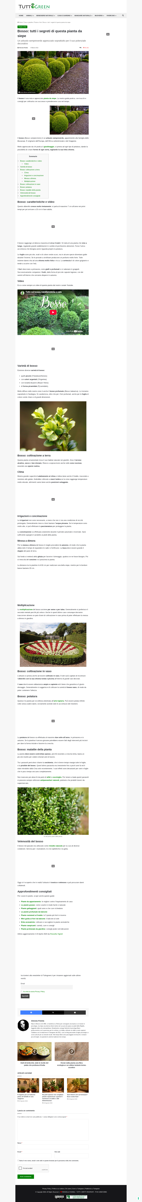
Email (23, 983)
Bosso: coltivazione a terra (30, 170)
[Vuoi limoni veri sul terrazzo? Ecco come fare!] (78, 1085)
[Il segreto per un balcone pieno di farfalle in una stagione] (28, 1085)
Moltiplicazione (29, 181)
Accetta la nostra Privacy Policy (34, 991)
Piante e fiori (38, 22)
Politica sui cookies (58, 1188)
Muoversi (98, 15)
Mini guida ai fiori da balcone (33, 919)
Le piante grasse (28, 905)
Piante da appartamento (31, 902)
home (21, 15)
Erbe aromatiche (28, 922)
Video (26, 164)
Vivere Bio (111, 15)
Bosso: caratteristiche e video (31, 161)
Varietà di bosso (26, 167)
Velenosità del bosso (28, 193)
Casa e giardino (63, 15)
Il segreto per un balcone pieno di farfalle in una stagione (26, 1096)
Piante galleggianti (28, 908)
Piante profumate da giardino (33, 929)
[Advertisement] (33, 119)
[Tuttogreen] (34, 6)
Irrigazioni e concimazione (34, 175)
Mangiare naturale (83, 15)
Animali (29, 15)
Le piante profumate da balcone (34, 912)
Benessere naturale (44, 15)
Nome (19, 1143)
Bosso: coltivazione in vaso (30, 184)
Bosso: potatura (26, 187)
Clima (26, 172)
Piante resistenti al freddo (32, 915)
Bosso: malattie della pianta (30, 190)
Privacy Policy (46, 1188)
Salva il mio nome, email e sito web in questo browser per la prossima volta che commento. (49, 1160)
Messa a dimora (30, 178)
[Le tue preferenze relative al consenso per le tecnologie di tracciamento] (138, 1198)
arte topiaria (59, 701)
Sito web (57, 1152)
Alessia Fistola (23, 47)
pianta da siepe (50, 98)
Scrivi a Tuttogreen (78, 1188)
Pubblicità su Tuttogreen (92, 1188)
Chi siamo (68, 1188)
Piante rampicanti (28, 926)
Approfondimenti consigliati (30, 196)
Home (21, 22)
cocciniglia (56, 777)
